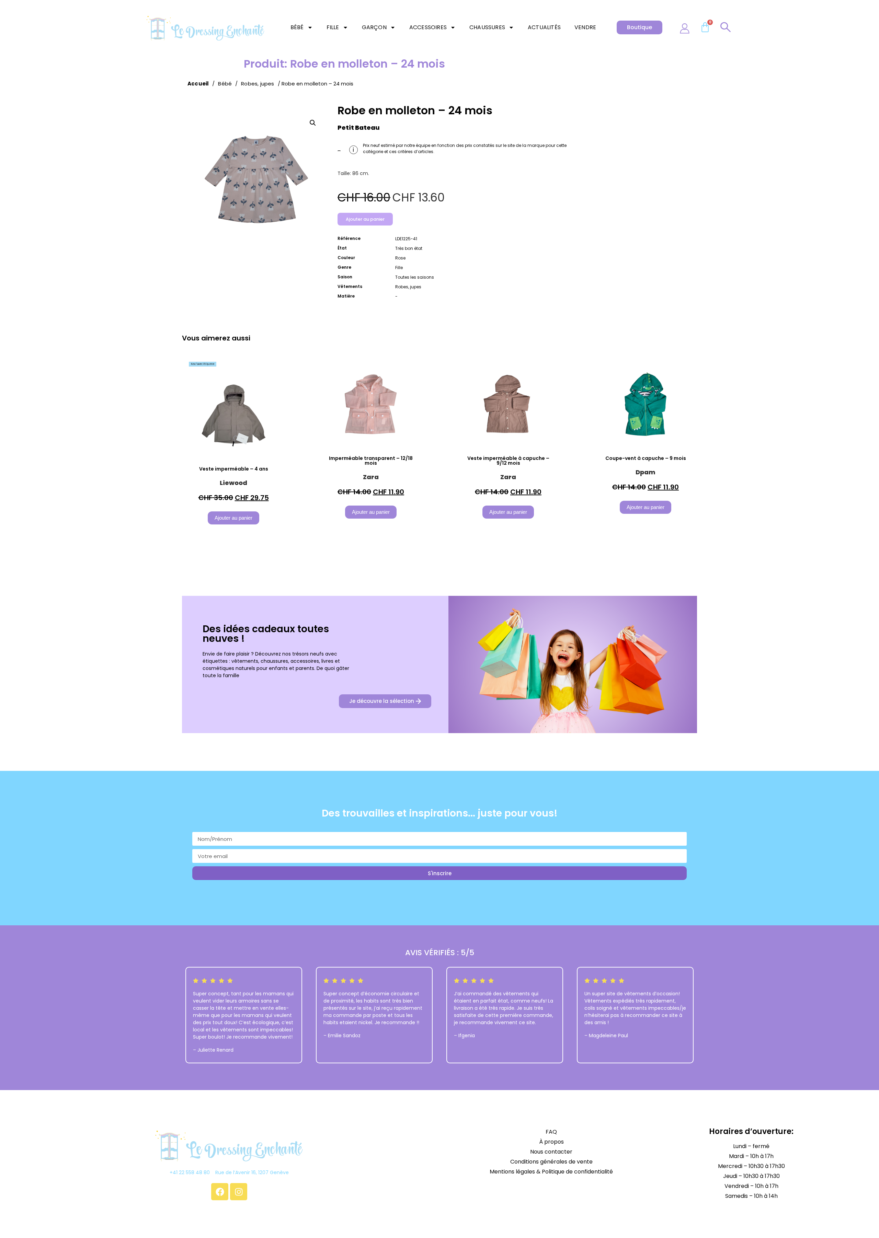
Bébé (297, 27)
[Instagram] (238, 1191)
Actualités (544, 27)
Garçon (374, 27)
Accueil (198, 83)
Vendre (585, 27)
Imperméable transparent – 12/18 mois (371, 460)
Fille (333, 27)
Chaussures (487, 27)
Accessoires (428, 27)
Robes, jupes (257, 83)
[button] (313, 123)
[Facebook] (219, 1191)
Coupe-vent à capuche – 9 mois (645, 458)
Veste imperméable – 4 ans (233, 468)
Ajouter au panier (365, 219)
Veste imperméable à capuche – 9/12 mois (508, 460)
